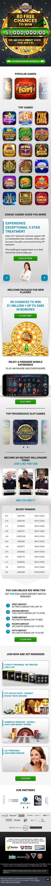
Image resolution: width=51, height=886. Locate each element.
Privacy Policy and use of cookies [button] (20, 881)
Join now (25, 778)
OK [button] (48, 879)
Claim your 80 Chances (25, 61)
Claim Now (25, 639)
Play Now (25, 402)
